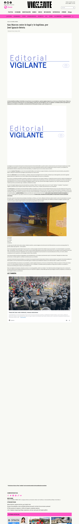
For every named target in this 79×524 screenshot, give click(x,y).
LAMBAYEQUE (60, 16)
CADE (20, 499)
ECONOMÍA (18, 12)
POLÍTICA (10, 12)
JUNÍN (44, 16)
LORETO (68, 16)
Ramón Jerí (37, 499)
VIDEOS (40, 12)
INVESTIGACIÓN (26, 12)
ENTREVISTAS (56, 12)
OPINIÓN (64, 12)
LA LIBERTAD (51, 16)
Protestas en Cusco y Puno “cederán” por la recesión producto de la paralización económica (27, 485)
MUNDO (34, 12)
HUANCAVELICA (25, 16)
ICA (39, 16)
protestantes (31, 499)
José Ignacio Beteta (25, 499)
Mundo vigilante (7, 4)
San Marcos (42, 499)
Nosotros (12, 4)
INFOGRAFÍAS (47, 12)
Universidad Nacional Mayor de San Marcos (52, 499)
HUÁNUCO (34, 16)
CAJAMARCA (10, 16)
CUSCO (17, 16)
